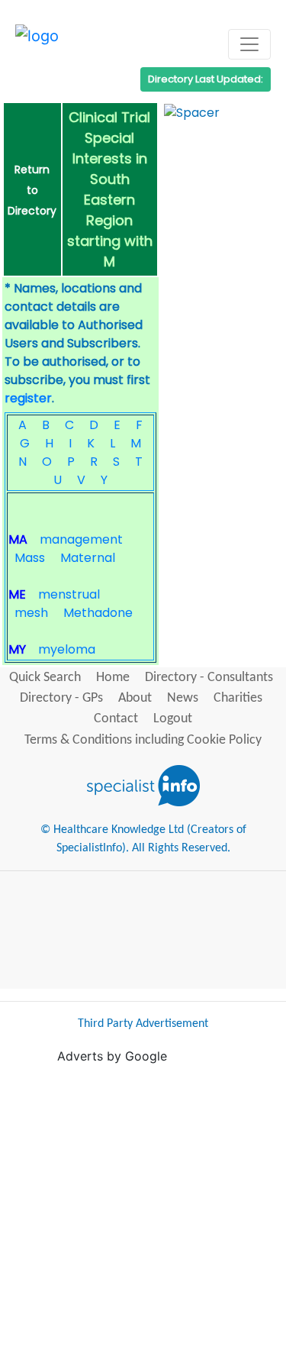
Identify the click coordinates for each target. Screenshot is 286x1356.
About (135, 698)
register (28, 398)
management (81, 539)
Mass (29, 558)
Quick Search (45, 677)
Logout (172, 719)
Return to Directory (32, 190)
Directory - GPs (61, 698)
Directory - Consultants (209, 677)
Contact (116, 719)
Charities (238, 698)
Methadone (98, 613)
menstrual (69, 594)
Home (113, 677)
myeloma (66, 649)
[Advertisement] (143, 1208)
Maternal (87, 558)
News (182, 698)
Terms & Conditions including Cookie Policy (143, 740)
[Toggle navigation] (249, 44)
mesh (31, 613)
